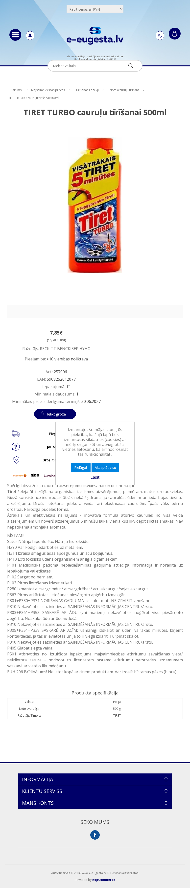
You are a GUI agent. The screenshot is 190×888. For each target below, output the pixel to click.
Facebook (95, 835)
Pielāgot (80, 467)
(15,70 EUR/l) (56, 340)
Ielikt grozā (56, 414)
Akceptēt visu (105, 467)
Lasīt (95, 477)
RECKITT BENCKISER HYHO (65, 348)
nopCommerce (103, 880)
